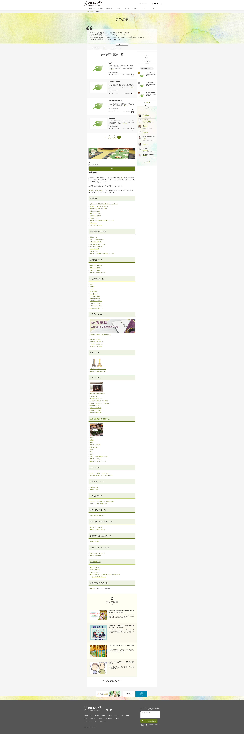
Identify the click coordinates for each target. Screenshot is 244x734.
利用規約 (100, 718)
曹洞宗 (91, 451)
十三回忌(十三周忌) (95, 296)
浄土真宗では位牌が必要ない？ (98, 371)
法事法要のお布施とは (95, 339)
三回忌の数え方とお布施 (96, 346)
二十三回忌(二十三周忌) (96, 301)
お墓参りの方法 (94, 487)
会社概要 (85, 718)
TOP (88, 11)
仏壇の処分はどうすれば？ (97, 410)
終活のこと (117, 8)
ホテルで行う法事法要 (114, 81)
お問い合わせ (118, 718)
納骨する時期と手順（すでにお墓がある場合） (102, 475)
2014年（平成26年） (95, 567)
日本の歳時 (100, 8)
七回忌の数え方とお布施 (96, 225)
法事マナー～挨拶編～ (95, 268)
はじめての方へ (93, 718)
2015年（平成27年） (95, 569)
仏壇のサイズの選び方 (95, 408)
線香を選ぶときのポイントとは (98, 461)
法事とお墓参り (94, 251)
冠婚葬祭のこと (109, 8)
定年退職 (86, 715)
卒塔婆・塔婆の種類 (95, 211)
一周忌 (96, 190)
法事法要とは (112, 118)
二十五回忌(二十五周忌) (96, 303)
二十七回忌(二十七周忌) (96, 305)
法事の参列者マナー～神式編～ (98, 272)
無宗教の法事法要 (94, 541)
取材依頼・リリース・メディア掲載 (90, 721)
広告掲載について (103, 721)
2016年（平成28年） (95, 572)
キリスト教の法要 (94, 249)
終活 (91, 715)
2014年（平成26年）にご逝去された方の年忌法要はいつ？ (105, 574)
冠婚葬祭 (103, 715)
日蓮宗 (91, 454)
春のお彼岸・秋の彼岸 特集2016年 (99, 206)
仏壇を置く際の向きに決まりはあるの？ (100, 403)
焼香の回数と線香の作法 (100, 419)
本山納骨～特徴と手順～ (96, 555)
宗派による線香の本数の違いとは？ (99, 456)
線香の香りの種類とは (95, 459)
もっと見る (146, 102)
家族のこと (135, 8)
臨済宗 (91, 449)
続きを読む (112, 69)
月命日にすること (94, 218)
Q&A (122, 715)
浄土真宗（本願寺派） (95, 444)
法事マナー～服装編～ (95, 270)
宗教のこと (126, 8)
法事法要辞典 (93, 588)
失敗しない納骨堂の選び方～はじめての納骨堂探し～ (121, 646)
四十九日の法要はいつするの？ (98, 244)
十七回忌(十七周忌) (95, 298)
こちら (146, 725)
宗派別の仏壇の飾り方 (95, 412)
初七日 (110, 63)
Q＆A (144, 8)
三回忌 (100, 190)
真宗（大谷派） (94, 447)
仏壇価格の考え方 (94, 405)
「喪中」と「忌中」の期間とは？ (98, 503)
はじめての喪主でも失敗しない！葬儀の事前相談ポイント (121, 662)
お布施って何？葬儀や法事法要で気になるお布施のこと (104, 204)
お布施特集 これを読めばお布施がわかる (100, 334)
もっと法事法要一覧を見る (99, 577)
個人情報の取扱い (109, 718)
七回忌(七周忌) (93, 294)
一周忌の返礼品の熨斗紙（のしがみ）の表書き (102, 501)
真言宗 (91, 440)
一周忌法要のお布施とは (96, 344)
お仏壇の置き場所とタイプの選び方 (99, 400)
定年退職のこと (91, 8)
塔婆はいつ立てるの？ (95, 213)
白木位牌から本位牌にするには (98, 369)
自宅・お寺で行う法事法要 (115, 100)
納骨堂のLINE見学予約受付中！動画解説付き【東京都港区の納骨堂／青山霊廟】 (121, 611)
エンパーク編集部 (126, 74)
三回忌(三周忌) (93, 291)
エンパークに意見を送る (150, 721)
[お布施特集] (112, 332)
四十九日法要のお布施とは (97, 341)
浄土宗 (91, 442)
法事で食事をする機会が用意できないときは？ (102, 220)
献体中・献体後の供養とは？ (97, 515)
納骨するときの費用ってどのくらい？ (99, 473)
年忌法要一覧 (113, 47)
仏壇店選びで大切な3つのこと (97, 393)
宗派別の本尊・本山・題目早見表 (98, 208)
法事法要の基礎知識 (96, 47)
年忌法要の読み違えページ (97, 308)
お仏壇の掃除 (93, 396)
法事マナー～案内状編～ (96, 265)
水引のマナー (93, 223)
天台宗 (91, 437)
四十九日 (91, 190)
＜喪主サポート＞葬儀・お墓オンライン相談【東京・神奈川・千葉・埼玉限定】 (121, 626)
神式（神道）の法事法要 (96, 246)
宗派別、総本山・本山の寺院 (97, 553)
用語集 (152, 8)
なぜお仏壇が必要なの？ (96, 398)
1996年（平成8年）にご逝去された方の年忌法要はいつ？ (151, 84)
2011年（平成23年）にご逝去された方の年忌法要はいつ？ (151, 74)
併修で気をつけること (95, 215)
